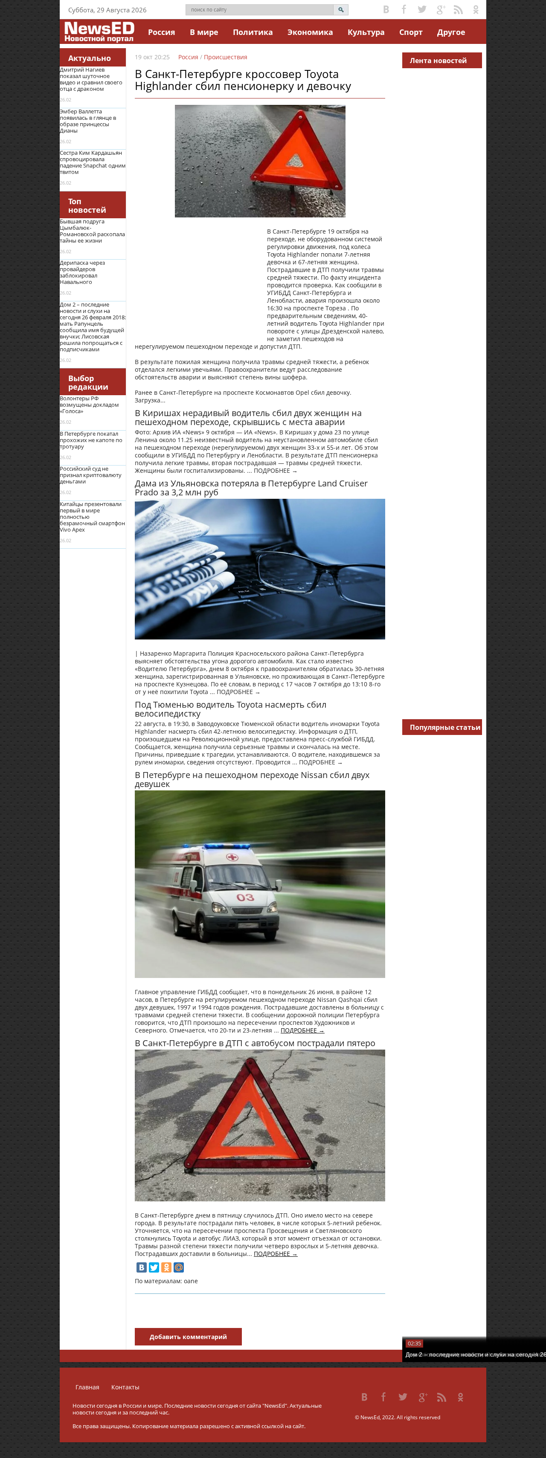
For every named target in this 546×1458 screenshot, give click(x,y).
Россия (161, 32)
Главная (87, 1387)
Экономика (310, 32)
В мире (204, 32)
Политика (253, 32)
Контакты (125, 1387)
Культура (366, 32)
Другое (451, 32)
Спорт (411, 32)
